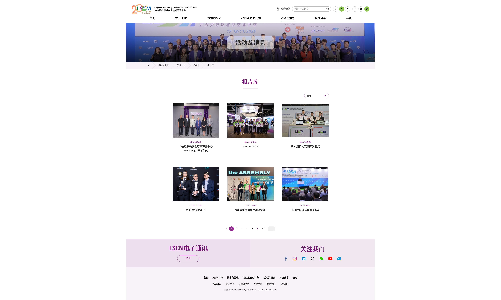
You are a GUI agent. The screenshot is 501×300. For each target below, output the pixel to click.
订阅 (188, 258)
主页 (148, 65)
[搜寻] (327, 9)
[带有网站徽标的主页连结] (164, 9)
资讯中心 (181, 65)
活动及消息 (163, 65)
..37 (262, 229)
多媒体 (196, 65)
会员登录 (285, 9)
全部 (309, 96)
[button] (339, 258)
